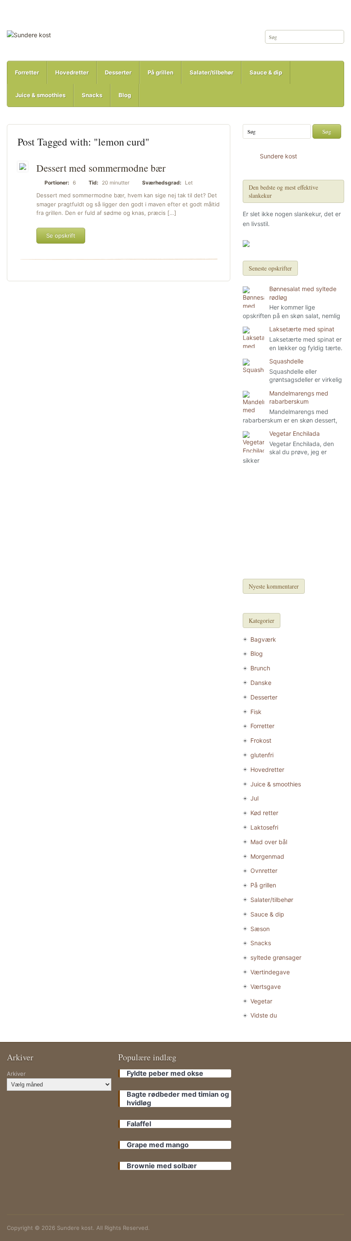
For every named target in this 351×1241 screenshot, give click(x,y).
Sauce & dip (266, 72)
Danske (260, 682)
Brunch (260, 668)
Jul (254, 798)
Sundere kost (278, 156)
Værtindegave (270, 972)
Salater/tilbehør (211, 72)
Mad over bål (268, 841)
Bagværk (263, 639)
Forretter (27, 72)
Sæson (260, 928)
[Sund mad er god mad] (29, 34)
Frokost (260, 740)
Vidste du (263, 1015)
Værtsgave (265, 986)
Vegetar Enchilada (294, 433)
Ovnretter (263, 870)
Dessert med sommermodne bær (101, 167)
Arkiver (16, 1073)
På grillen (160, 72)
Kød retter (264, 812)
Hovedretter (72, 72)
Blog (125, 95)
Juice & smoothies (40, 95)
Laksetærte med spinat (301, 329)
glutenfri (262, 755)
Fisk (256, 711)
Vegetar (261, 1001)
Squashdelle (286, 361)
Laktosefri (264, 827)
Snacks (92, 95)
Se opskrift (60, 235)
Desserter (118, 72)
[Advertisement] (293, 523)
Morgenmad (267, 856)
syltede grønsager (275, 957)
